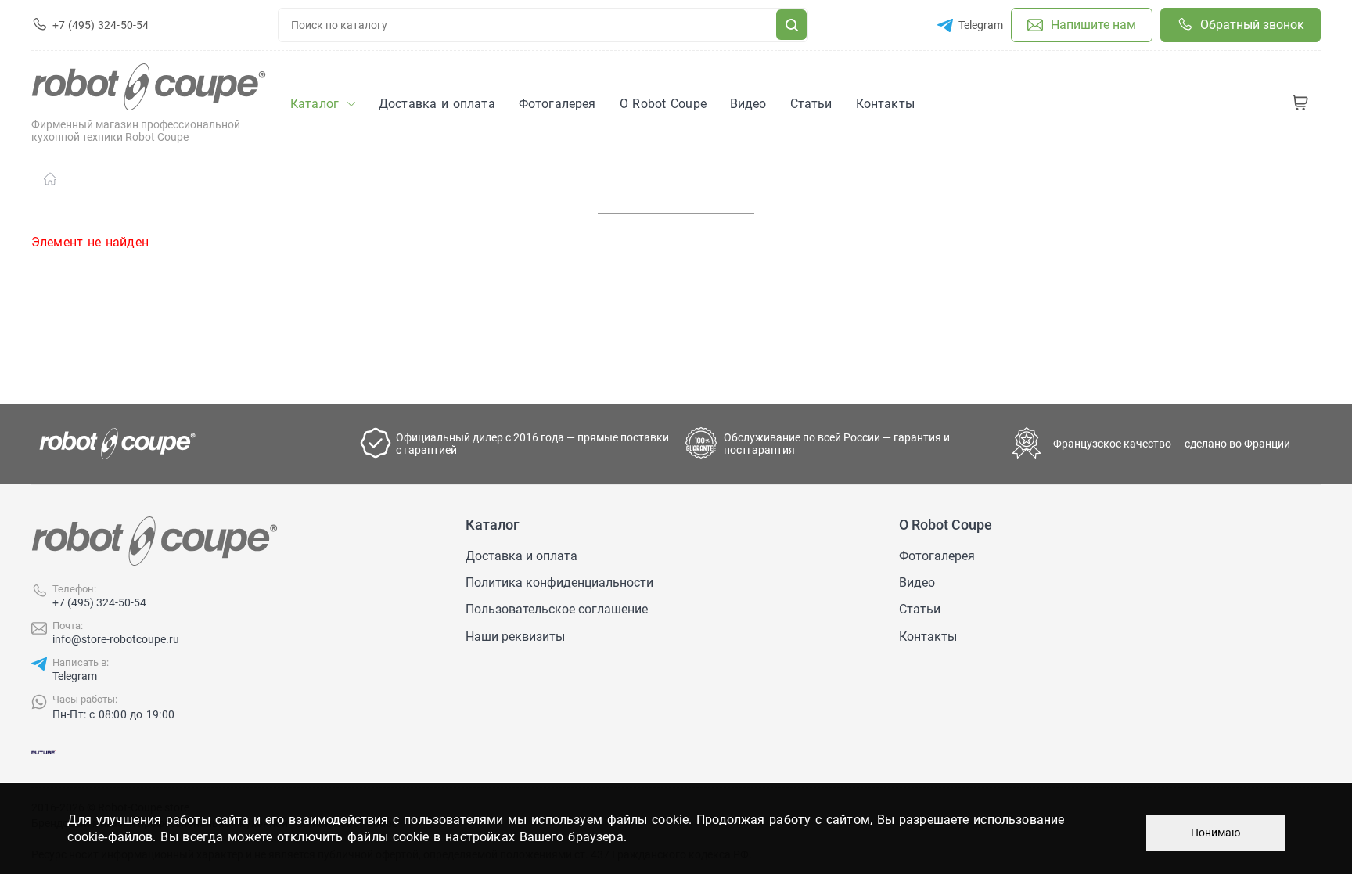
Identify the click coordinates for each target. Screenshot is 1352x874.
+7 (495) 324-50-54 (99, 602)
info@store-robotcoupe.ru (115, 639)
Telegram (74, 676)
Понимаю (1215, 832)
